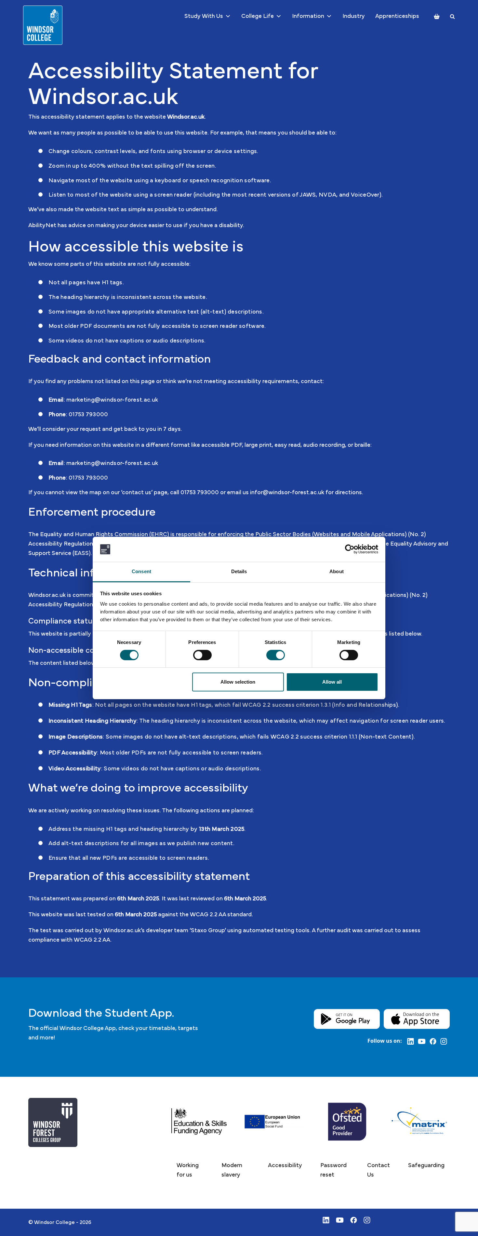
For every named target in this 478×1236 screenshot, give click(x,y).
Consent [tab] (141, 571)
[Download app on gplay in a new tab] (347, 1019)
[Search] (452, 16)
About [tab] (336, 571)
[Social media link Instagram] (445, 1041)
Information (308, 16)
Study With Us (203, 16)
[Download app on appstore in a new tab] (417, 1019)
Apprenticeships (397, 16)
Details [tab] (239, 571)
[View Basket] (437, 16)
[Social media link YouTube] (424, 1041)
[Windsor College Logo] (42, 25)
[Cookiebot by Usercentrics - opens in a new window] (349, 549)
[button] (189, 1170)
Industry (353, 16)
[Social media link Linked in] (412, 1041)
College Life (257, 16)
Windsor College (54, 1222)
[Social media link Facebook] (435, 1041)
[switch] (202, 655)
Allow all (332, 682)
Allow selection (237, 682)
